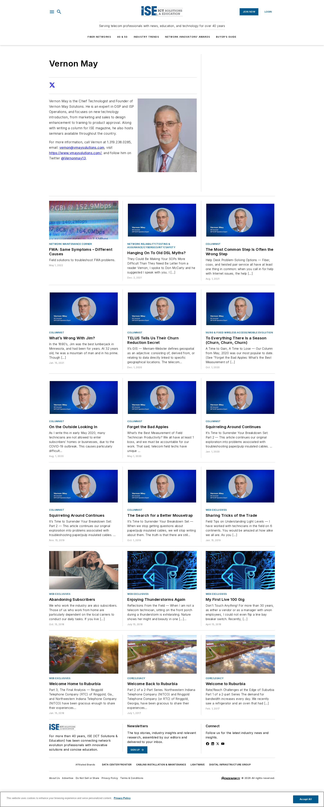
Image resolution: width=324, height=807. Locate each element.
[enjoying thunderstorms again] (161, 570)
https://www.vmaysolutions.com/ (75, 153)
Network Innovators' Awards (187, 36)
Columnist (213, 244)
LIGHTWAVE (197, 764)
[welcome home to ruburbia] (83, 654)
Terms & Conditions (131, 778)
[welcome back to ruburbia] (161, 654)
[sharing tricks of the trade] (240, 486)
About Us (54, 778)
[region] (162, 799)
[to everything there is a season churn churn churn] (240, 309)
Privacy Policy (110, 778)
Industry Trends (146, 36)
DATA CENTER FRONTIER (117, 764)
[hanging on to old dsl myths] (161, 220)
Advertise (68, 778)
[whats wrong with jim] (83, 309)
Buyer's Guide (226, 36)
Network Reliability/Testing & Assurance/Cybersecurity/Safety (151, 246)
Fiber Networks (99, 36)
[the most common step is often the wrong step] (240, 220)
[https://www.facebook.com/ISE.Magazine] (207, 744)
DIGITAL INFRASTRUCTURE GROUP (230, 764)
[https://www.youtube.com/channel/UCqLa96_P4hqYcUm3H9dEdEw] (223, 744)
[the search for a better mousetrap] (161, 486)
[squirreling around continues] (240, 397)
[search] (59, 12)
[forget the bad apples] (161, 397)
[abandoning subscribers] (83, 570)
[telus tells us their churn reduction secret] (161, 309)
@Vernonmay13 (73, 158)
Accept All (306, 799)
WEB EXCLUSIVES (216, 509)
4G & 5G (122, 36)
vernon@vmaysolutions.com (81, 147)
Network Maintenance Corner (70, 244)
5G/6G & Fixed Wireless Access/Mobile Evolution (239, 332)
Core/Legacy (136, 678)
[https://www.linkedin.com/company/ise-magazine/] (212, 744)
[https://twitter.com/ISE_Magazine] (218, 744)
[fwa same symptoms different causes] (83, 220)
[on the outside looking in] (83, 397)
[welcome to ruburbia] (240, 654)
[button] (52, 12)
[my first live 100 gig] (240, 570)
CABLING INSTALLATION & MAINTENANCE (161, 764)
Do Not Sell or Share (87, 778)
